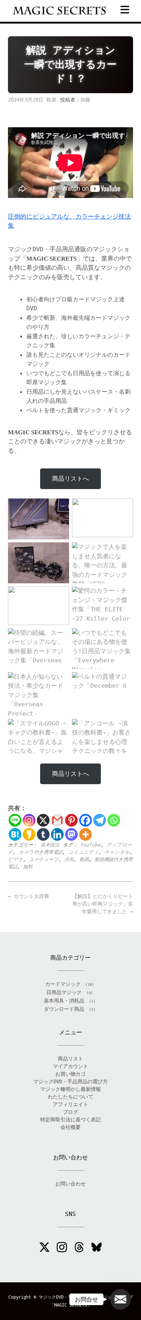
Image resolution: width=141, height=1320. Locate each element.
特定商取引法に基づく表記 (70, 1119)
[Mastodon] (71, 834)
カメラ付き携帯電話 (41, 852)
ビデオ (15, 859)
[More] (85, 834)
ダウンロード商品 (64, 1009)
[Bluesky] (96, 1248)
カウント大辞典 (28, 896)
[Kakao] (29, 834)
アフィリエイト (70, 1104)
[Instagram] (29, 820)
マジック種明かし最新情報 (70, 1089)
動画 (84, 859)
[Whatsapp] (113, 820)
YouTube (91, 845)
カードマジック (63, 984)
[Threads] (79, 1248)
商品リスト (70, 1059)
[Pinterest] (71, 820)
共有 (69, 859)
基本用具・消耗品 (64, 1001)
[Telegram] (99, 820)
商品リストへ (70, 478)
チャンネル (117, 852)
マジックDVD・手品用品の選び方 (70, 1081)
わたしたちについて (70, 1097)
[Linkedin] (57, 834)
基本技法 (49, 845)
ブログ (70, 1112)
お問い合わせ (70, 1184)
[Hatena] (15, 834)
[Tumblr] (43, 834)
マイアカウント (70, 1066)
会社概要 (70, 1127)
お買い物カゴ (70, 1074)
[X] (43, 820)
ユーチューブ (44, 859)
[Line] (15, 820)
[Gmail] (57, 820)
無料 (28, 866)
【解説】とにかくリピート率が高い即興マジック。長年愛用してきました (102, 903)
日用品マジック (64, 992)
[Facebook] (85, 820)
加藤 (85, 100)
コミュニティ (83, 852)
